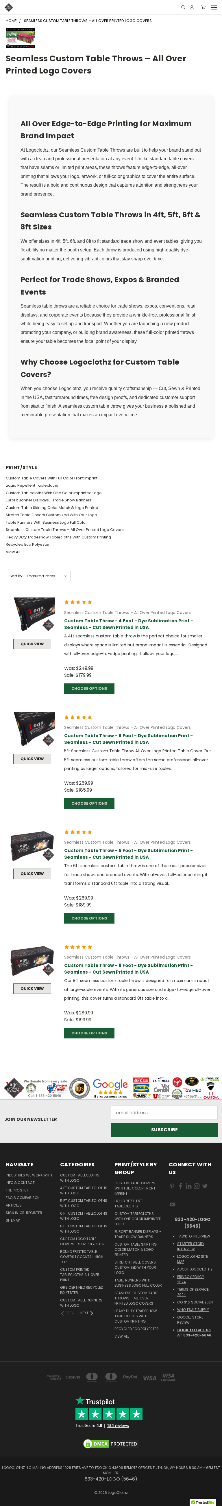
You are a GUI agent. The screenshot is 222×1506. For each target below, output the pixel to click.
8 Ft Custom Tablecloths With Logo (83, 1229)
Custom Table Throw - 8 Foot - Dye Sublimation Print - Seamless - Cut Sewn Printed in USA (128, 968)
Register (34, 1212)
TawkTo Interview (193, 1236)
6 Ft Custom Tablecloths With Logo (83, 1216)
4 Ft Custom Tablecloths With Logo (83, 1190)
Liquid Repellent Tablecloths (32, 485)
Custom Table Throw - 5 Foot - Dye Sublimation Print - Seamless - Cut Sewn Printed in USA (128, 739)
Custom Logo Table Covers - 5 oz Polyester (82, 1241)
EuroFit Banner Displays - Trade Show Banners (49, 500)
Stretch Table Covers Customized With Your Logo (51, 515)
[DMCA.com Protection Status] (111, 1443)
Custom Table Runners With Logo (81, 1303)
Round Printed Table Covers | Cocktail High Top (81, 1256)
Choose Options (89, 688)
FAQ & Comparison (23, 1197)
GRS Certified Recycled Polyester (81, 1290)
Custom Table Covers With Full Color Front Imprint (51, 478)
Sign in (12, 1212)
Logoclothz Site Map (192, 1259)
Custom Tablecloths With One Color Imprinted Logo (54, 493)
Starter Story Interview (190, 1246)
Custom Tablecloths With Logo (79, 1178)
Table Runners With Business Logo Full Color (46, 522)
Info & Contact (20, 1182)
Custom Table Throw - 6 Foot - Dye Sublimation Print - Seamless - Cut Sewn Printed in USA (128, 853)
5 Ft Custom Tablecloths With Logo (83, 1203)
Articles (14, 1205)
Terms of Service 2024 (193, 1292)
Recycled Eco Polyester (28, 544)
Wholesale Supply (193, 1309)
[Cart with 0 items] (203, 7)
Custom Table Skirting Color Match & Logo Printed (52, 507)
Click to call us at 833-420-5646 (194, 1332)
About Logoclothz (194, 1269)
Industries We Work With (29, 1175)
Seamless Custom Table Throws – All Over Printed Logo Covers (65, 529)
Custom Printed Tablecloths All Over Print (79, 1274)
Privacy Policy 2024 (190, 1279)
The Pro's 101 (17, 1190)
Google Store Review (190, 1320)
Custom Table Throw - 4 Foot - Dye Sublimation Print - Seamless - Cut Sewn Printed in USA (128, 624)
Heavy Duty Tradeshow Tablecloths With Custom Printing (58, 537)
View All (13, 552)
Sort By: (16, 576)
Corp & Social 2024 (195, 1302)
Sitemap (13, 1220)
